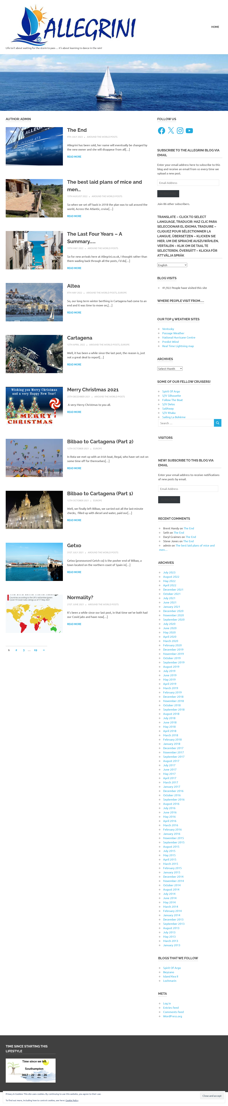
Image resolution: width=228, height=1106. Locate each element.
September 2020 (174, 619)
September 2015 (174, 842)
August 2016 (171, 803)
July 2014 (169, 893)
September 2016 (174, 799)
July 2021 (169, 598)
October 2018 (172, 705)
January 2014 (171, 915)
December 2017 (173, 748)
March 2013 (170, 940)
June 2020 (170, 628)
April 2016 (169, 820)
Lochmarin (169, 980)
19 (35, 650)
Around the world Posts (102, 136)
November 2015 (173, 838)
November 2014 (173, 880)
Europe (122, 292)
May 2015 (169, 855)
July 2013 (169, 932)
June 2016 (170, 812)
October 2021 (172, 593)
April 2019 (169, 683)
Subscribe (168, 193)
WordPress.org (172, 1016)
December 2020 (173, 611)
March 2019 (170, 688)
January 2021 (171, 606)
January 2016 (171, 833)
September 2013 (174, 923)
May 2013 (169, 936)
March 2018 (170, 735)
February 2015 (172, 868)
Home (215, 27)
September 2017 (174, 756)
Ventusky (168, 328)
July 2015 (169, 850)
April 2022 (169, 585)
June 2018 (170, 722)
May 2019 (169, 679)
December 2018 (173, 696)
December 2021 (173, 589)
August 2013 (171, 928)
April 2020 (169, 636)
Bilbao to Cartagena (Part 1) (100, 493)
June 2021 (170, 602)
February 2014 (172, 910)
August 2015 (171, 846)
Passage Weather (173, 333)
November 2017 (173, 752)
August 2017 (171, 761)
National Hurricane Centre (178, 337)
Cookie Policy (72, 1100)
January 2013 (171, 945)
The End (77, 130)
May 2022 (169, 581)
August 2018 (171, 713)
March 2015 (170, 863)
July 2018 (169, 718)
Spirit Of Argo (171, 391)
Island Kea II (170, 976)
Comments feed (173, 1012)
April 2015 (169, 859)
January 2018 (171, 743)
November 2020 (173, 615)
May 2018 (169, 726)
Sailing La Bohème (174, 417)
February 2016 (172, 829)
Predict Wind (170, 341)
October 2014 (172, 885)
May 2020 (169, 632)
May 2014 (169, 902)
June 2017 (170, 769)
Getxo (74, 545)
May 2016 (169, 816)
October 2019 (172, 658)
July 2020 (169, 623)
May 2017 (169, 773)
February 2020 (172, 645)
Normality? (80, 597)
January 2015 (171, 872)
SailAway (168, 408)
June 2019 (170, 675)
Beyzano (168, 972)
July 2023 (169, 572)
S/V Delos (168, 404)
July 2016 (169, 808)
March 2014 (170, 906)
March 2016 (170, 825)
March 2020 (170, 641)
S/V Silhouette (171, 395)
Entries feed (171, 1007)
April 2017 (169, 778)
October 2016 (172, 795)
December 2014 (173, 876)
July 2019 (169, 671)
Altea (73, 286)
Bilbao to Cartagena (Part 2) (100, 442)
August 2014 (171, 889)
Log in (167, 1003)
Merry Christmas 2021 (93, 390)
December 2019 (173, 649)
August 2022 (171, 576)
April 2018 (169, 731)
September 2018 (174, 709)
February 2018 (172, 739)
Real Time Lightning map (178, 346)
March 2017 (170, 782)
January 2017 (171, 786)
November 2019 (173, 653)
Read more (74, 156)
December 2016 (173, 790)
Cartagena (79, 338)
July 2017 (169, 765)
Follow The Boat (172, 400)
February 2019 (172, 692)
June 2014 (170, 898)
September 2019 (174, 662)
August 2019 (171, 666)
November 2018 (173, 701)
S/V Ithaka (168, 412)
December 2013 (173, 919)
